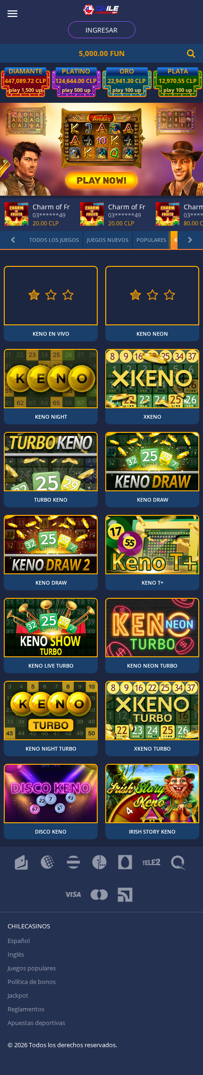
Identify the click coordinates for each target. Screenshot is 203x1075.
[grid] (101, 552)
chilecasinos (29, 926)
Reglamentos (26, 1009)
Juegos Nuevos (107, 239)
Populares (151, 239)
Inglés (16, 954)
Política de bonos (32, 981)
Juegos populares (32, 968)
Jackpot (18, 995)
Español (19, 940)
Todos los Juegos (54, 239)
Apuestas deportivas (36, 1022)
